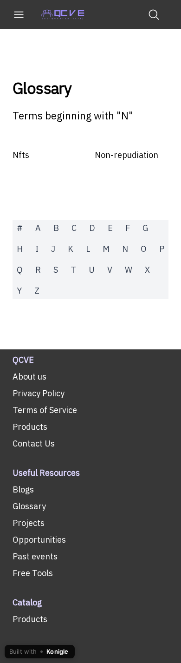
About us (29, 376)
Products (30, 426)
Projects (29, 523)
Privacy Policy (39, 393)
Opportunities (39, 539)
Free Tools (33, 573)
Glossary (42, 88)
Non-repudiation (126, 155)
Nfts (21, 155)
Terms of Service (45, 410)
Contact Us (34, 443)
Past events (35, 556)
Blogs (23, 489)
